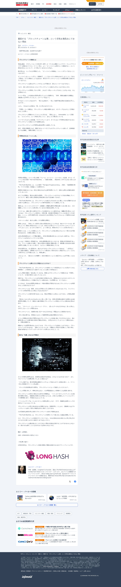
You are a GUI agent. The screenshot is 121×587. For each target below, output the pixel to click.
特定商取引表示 (48, 571)
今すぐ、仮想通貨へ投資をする (92, 63)
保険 (65, 4)
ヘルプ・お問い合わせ (85, 571)
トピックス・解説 (31, 17)
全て (18, 513)
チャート (34, 10)
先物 (60, 4)
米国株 (38, 4)
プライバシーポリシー (37, 571)
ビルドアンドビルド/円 (86, 115)
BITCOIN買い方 (24, 14)
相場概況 (68, 513)
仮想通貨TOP (22, 10)
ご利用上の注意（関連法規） (59, 571)
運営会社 (23, 571)
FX (43, 4)
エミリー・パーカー (28, 45)
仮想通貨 (48, 4)
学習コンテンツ (80, 10)
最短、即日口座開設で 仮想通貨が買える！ (92, 68)
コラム (67, 10)
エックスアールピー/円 (86, 120)
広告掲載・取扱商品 (73, 571)
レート (44, 10)
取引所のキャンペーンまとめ (67, 14)
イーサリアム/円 (86, 110)
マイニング (59, 513)
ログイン (92, 4)
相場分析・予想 (27, 513)
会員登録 (100, 4)
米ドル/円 (95, 133)
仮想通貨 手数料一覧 (51, 14)
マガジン (71, 4)
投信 (55, 4)
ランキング (56, 10)
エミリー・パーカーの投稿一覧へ (47, 505)
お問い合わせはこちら (92, 268)
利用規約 (28, 571)
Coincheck (92, 176)
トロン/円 (85, 127)
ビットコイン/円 (86, 106)
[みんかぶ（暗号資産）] (22, 3)
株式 (32, 4)
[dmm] (25, 535)
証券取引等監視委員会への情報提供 (51, 566)
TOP (17, 17)
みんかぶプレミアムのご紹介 (95, 1)
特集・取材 (50, 513)
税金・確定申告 (21, 517)
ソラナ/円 (85, 124)
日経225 (89, 133)
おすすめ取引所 (96, 10)
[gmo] (25, 541)
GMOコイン (92, 184)
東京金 (84, 133)
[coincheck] (25, 528)
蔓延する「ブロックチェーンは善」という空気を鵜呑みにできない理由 (57, 17)
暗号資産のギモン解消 (37, 14)
